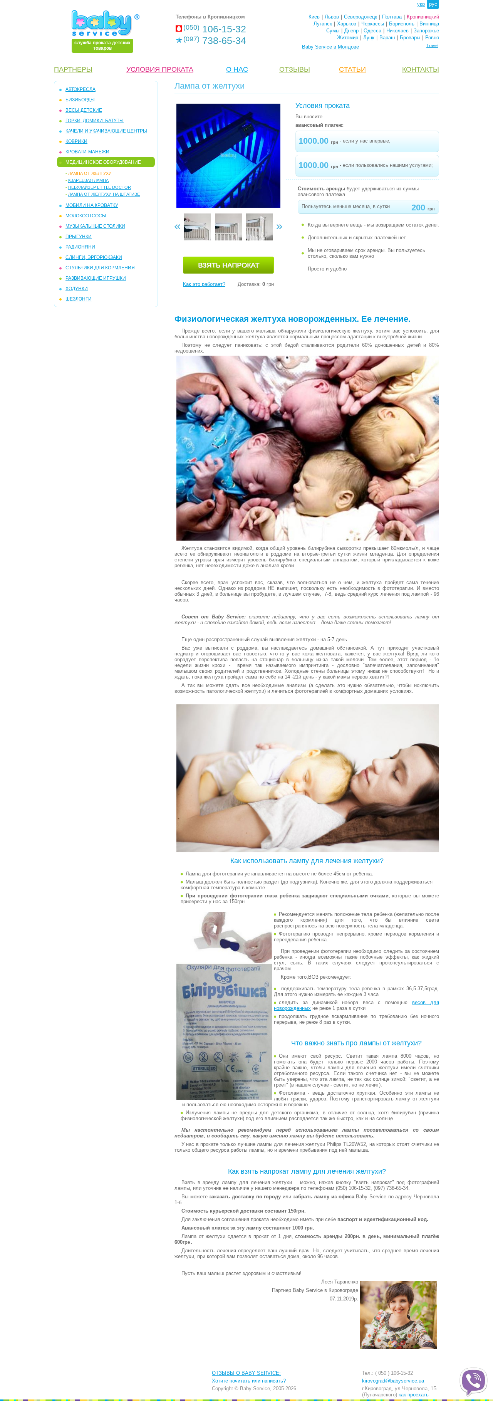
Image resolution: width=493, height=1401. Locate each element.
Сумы (332, 31)
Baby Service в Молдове (330, 47)
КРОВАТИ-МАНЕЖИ (87, 152)
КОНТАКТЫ (420, 69)
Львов (332, 17)
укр (421, 4)
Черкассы (372, 24)
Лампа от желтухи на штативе (104, 194)
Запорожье (426, 31)
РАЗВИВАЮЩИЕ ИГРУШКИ (95, 278)
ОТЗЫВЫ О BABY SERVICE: (246, 1373)
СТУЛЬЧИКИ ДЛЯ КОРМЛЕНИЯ (100, 267)
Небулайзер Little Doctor (99, 187)
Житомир (347, 37)
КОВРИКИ (76, 141)
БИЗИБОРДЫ (80, 99)
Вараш (387, 37)
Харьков (346, 24)
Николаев (397, 31)
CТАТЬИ (352, 69)
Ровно (432, 37)
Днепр (351, 31)
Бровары (410, 37)
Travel (432, 45)
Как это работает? (204, 284)
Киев (314, 17)
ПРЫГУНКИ (78, 236)
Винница (429, 24)
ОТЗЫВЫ (294, 69)
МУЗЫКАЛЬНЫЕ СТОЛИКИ (95, 226)
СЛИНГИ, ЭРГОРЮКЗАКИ (93, 257)
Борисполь (401, 24)
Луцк (368, 37)
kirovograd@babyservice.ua (393, 1381)
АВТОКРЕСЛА (80, 89)
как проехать (413, 1395)
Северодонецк (360, 17)
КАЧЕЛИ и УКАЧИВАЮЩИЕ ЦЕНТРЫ (106, 131)
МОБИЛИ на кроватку (91, 205)
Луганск (323, 24)
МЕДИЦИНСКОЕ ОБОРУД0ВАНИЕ (103, 162)
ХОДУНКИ (76, 288)
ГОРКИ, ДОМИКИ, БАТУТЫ (94, 120)
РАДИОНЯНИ (80, 247)
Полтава (392, 17)
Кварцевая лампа (88, 180)
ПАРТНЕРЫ (73, 69)
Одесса (372, 31)
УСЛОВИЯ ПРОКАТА (159, 69)
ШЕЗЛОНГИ (78, 299)
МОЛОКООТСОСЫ (85, 215)
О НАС (237, 69)
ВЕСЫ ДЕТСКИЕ (83, 110)
